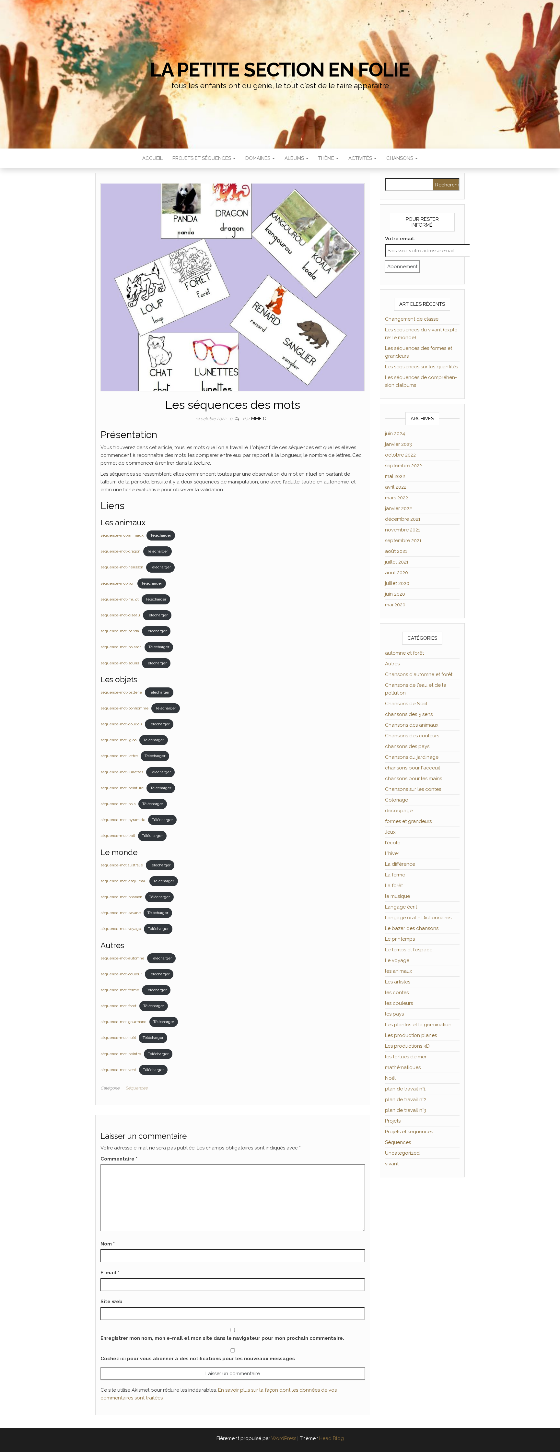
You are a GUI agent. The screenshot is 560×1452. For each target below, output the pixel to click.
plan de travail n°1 (405, 1089)
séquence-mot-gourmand (123, 1021)
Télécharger (160, 535)
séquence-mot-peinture (122, 788)
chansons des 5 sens (409, 714)
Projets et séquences (202, 158)
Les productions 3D (407, 1046)
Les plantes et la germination (418, 1025)
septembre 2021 (403, 540)
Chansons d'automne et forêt (418, 674)
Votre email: (400, 239)
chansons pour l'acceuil (412, 768)
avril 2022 (395, 487)
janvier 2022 (398, 508)
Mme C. (259, 418)
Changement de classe (411, 319)
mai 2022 (395, 476)
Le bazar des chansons (411, 928)
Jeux (390, 832)
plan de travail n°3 (405, 1110)
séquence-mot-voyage (120, 928)
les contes (397, 992)
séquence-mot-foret (118, 1006)
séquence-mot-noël (118, 1037)
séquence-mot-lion (117, 583)
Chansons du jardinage (411, 757)
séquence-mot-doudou (121, 724)
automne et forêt (404, 653)
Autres (392, 664)
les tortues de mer (405, 1057)
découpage (399, 811)
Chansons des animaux (411, 725)
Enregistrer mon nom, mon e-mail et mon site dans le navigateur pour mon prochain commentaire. (222, 1338)
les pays (394, 1014)
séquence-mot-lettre (119, 756)
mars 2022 (396, 498)
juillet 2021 (396, 562)
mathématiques (403, 1067)
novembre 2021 (402, 530)
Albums (295, 158)
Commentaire (118, 1159)
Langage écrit (401, 907)
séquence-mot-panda (119, 631)
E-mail (109, 1273)
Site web (111, 1301)
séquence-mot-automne (122, 958)
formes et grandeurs (408, 821)
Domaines (258, 158)
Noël (390, 1078)
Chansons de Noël (406, 704)
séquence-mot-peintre (120, 1054)
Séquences (136, 1088)
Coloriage (396, 800)
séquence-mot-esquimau (123, 881)
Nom (107, 1244)
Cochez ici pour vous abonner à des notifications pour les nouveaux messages (197, 1359)
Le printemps (400, 939)
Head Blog (331, 1438)
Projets (393, 1121)
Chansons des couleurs (412, 736)
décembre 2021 (402, 519)
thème (326, 158)
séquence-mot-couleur (121, 974)
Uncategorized (402, 1153)
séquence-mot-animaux (122, 535)
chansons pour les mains (413, 778)
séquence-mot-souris (119, 663)
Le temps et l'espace (408, 950)
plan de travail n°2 (405, 1099)
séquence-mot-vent (118, 1069)
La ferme (395, 875)
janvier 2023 (398, 444)
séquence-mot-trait (117, 835)
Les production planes (411, 1035)
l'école (392, 843)
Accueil (152, 158)
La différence (400, 864)
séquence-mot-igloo (118, 740)
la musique (397, 896)
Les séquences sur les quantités (421, 367)
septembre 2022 (403, 466)
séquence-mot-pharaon (121, 897)
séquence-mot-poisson (121, 647)
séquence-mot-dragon (120, 551)
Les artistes (397, 982)
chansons (400, 158)
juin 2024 (395, 433)
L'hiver (392, 853)
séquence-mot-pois (117, 804)
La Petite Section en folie (280, 69)
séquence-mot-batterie (121, 692)
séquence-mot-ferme (119, 990)
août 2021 (396, 551)
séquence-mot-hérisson (121, 567)
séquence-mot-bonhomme (124, 708)
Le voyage (397, 960)
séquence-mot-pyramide (122, 819)
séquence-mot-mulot (119, 599)
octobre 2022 (400, 455)
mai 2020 (395, 605)
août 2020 (396, 573)
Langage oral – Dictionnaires (418, 918)
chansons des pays (407, 746)
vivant (392, 1164)
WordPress (283, 1438)
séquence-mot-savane (120, 912)
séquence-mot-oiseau (120, 615)
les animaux (398, 971)
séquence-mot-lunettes (121, 772)
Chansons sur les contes (413, 789)
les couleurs (399, 1003)
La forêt (394, 885)
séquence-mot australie (121, 865)
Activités (360, 158)
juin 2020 (395, 594)
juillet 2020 (397, 583)
